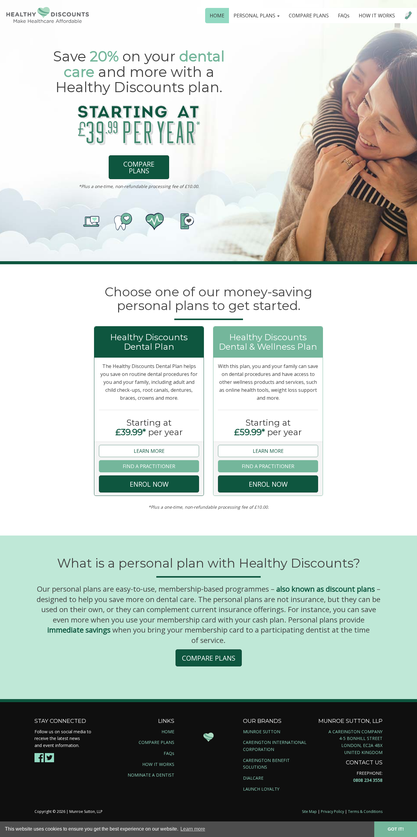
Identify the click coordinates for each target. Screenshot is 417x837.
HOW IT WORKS (377, 15)
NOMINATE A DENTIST (151, 775)
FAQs (344, 15)
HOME (217, 15)
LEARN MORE (149, 451)
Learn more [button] (192, 829)
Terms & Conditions (365, 811)
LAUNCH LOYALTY (261, 789)
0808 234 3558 (368, 780)
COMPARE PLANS (309, 15)
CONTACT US (364, 762)
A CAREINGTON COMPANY (355, 731)
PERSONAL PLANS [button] (255, 15)
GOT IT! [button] (396, 829)
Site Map (309, 811)
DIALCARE (253, 778)
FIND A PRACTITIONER (149, 466)
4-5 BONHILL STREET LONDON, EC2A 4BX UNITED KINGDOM (361, 745)
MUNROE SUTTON (261, 731)
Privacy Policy (332, 811)
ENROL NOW (149, 484)
